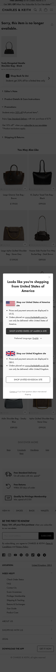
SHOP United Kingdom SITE (28, 379)
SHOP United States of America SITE (28, 331)
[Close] (49, 277)
